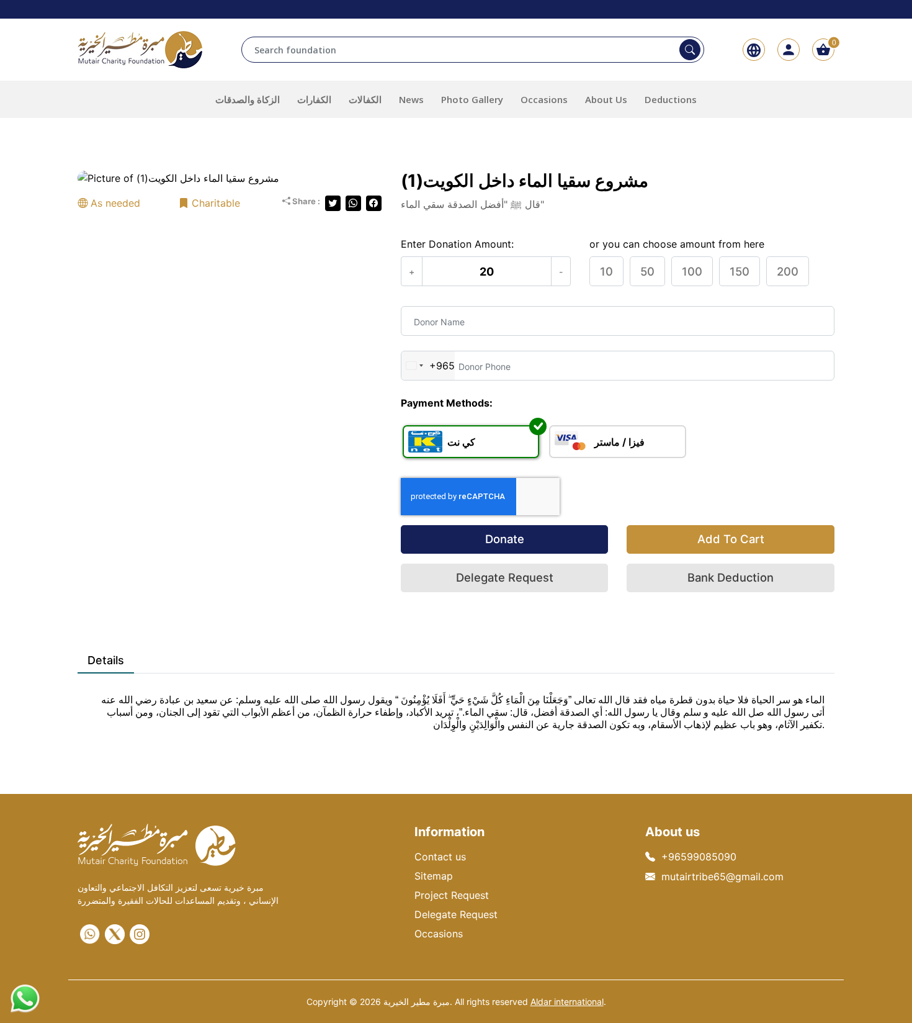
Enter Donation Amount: (457, 244)
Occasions (438, 933)
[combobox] (428, 365)
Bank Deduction (730, 577)
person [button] (788, 50)
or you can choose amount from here (676, 244)
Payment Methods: (447, 403)
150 (739, 271)
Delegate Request (504, 577)
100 (692, 271)
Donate (504, 539)
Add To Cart (730, 539)
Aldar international (567, 1001)
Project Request (451, 895)
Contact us (440, 856)
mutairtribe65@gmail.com (722, 876)
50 (647, 271)
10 (606, 271)
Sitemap (433, 876)
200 (787, 271)
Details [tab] (105, 660)
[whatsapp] (90, 934)
